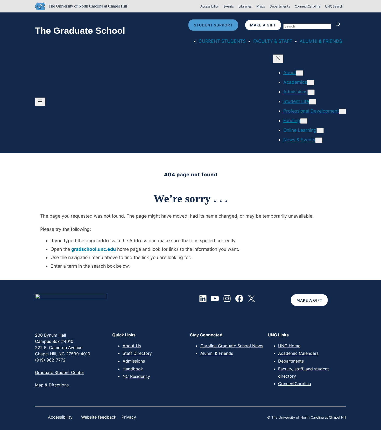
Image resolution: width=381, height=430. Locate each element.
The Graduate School (80, 31)
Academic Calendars (298, 353)
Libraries (245, 6)
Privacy (129, 417)
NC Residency (136, 376)
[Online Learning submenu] (320, 130)
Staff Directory (137, 353)
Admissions (134, 361)
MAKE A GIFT (309, 300)
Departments (280, 6)
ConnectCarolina (307, 6)
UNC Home (289, 345)
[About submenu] (299, 73)
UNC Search (334, 6)
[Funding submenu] (303, 121)
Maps (260, 6)
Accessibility (209, 6)
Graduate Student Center (59, 372)
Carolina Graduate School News (231, 345)
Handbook (133, 368)
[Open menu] (40, 102)
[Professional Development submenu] (342, 111)
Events (228, 6)
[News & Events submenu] (318, 140)
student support (213, 25)
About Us (132, 345)
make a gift (263, 25)
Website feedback (98, 417)
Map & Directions (52, 384)
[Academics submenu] (310, 82)
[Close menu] (278, 58)
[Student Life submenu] (312, 102)
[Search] (339, 25)
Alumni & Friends (216, 353)
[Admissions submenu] (311, 92)
